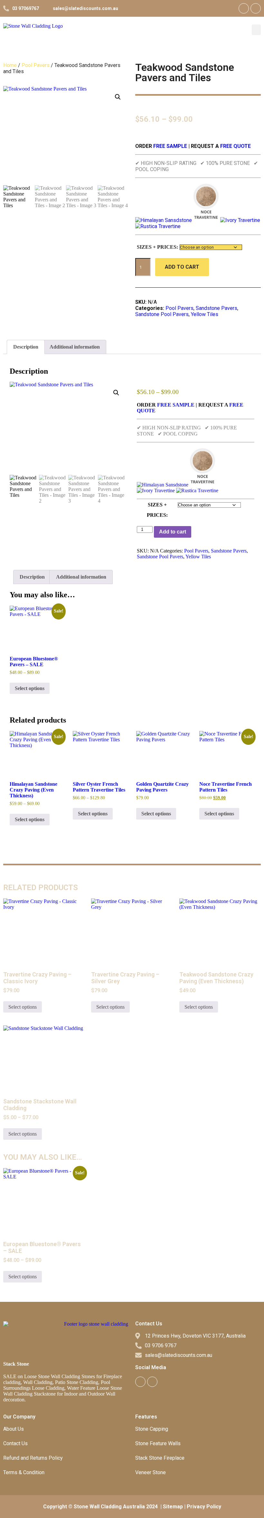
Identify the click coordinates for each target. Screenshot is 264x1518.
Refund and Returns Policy (33, 1458)
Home (10, 65)
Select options (29, 688)
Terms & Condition (23, 1472)
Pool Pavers (36, 65)
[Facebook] (244, 8)
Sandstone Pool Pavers (162, 314)
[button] (256, 29)
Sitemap (173, 1507)
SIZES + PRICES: (157, 247)
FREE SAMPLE (169, 146)
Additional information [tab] (75, 347)
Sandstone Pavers (216, 308)
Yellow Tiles (204, 314)
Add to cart (182, 267)
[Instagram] (255, 8)
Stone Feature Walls (158, 1443)
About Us (13, 1429)
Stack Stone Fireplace (159, 1458)
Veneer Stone (150, 1472)
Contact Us (15, 1443)
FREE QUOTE (235, 146)
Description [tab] (25, 347)
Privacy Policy (204, 1507)
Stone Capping (151, 1429)
